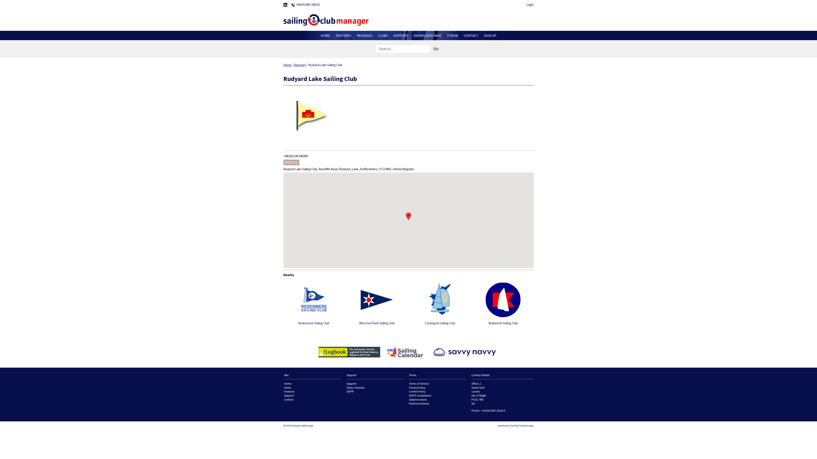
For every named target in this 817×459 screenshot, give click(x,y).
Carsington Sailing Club (440, 323)
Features (343, 35)
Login (530, 5)
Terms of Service (419, 383)
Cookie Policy (417, 391)
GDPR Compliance (420, 395)
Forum (452, 35)
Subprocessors (418, 399)
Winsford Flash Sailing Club (377, 323)
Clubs (383, 35)
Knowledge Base (427, 35)
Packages (364, 35)
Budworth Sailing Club (503, 323)
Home (325, 35)
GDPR (350, 391)
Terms (287, 388)
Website (291, 162)
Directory (300, 65)
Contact (471, 35)
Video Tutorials (355, 388)
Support (400, 35)
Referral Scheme (419, 403)
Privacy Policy (417, 388)
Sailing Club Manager (522, 425)
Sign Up (490, 35)
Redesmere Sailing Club (313, 323)
